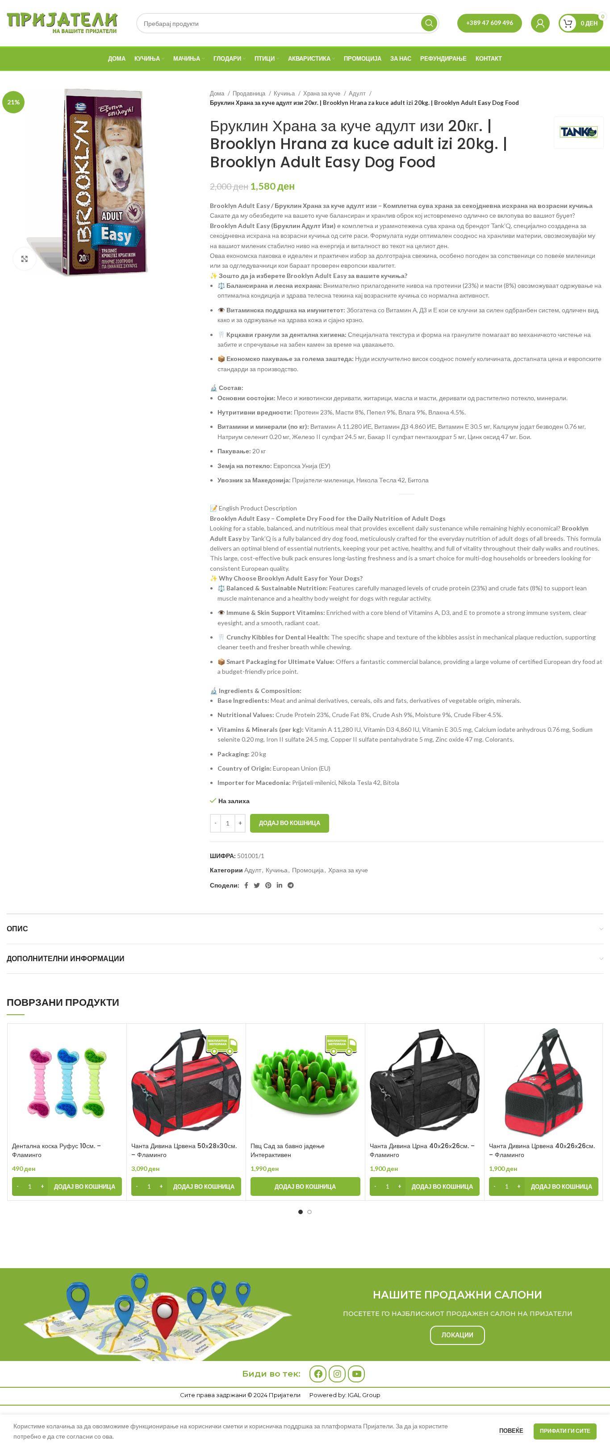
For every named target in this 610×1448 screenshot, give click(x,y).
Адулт (358, 93)
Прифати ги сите (565, 1430)
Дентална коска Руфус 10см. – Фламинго (56, 1150)
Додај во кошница (289, 822)
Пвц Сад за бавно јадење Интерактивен (288, 1150)
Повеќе (511, 1430)
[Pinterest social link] (268, 885)
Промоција (308, 870)
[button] (67, 1186)
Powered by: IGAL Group (344, 1394)
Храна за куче (322, 93)
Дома (218, 93)
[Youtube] (356, 1373)
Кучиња (285, 93)
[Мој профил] (540, 23)
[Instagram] (337, 1373)
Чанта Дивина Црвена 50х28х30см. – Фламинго (184, 1150)
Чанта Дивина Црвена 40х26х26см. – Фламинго (542, 1150)
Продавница (250, 93)
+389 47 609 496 (489, 22)
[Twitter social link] (257, 885)
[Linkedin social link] (279, 885)
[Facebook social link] (246, 885)
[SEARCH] (429, 23)
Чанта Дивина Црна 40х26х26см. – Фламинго (422, 1150)
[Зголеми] (24, 259)
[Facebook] (317, 1373)
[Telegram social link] (291, 885)
